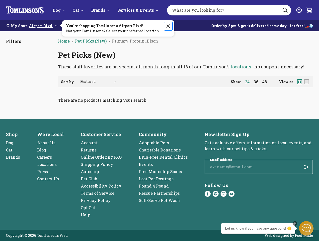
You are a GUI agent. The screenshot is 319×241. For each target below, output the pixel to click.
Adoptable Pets (154, 142)
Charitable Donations (160, 149)
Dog (57, 10)
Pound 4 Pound (154, 186)
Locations (47, 164)
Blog (41, 149)
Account (89, 142)
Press (42, 171)
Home (64, 41)
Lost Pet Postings (156, 178)
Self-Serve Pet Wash (159, 200)
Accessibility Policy (101, 186)
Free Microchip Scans (160, 171)
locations (241, 67)
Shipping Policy (97, 164)
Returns (88, 149)
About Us (46, 142)
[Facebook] (208, 194)
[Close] (168, 26)
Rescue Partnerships (159, 193)
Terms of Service (97, 193)
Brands (98, 10)
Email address (221, 160)
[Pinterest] (216, 194)
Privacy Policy (96, 200)
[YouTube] (232, 194)
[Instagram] (224, 194)
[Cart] (309, 10)
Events (146, 164)
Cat (76, 10)
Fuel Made (304, 235)
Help (85, 214)
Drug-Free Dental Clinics (163, 157)
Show (236, 81)
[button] (306, 228)
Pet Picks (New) (91, 41)
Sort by (67, 81)
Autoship (90, 171)
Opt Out (88, 207)
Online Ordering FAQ (101, 157)
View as (286, 81)
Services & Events (135, 10)
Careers (44, 157)
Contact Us (48, 178)
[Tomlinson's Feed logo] (25, 10)
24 (247, 82)
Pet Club (89, 178)
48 (264, 82)
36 (256, 82)
